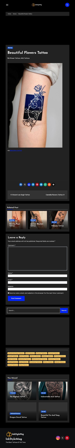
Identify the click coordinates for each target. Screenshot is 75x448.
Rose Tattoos (48, 362)
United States (15, 413)
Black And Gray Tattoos (16, 353)
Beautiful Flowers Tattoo (28, 53)
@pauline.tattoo (16, 150)
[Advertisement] (38, 31)
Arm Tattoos (24, 356)
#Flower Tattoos (14, 58)
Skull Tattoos (13, 362)
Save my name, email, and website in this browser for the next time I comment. (36, 293)
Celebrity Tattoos (36, 362)
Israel (43, 393)
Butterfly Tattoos (24, 359)
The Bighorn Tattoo (17, 397)
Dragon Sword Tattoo (18, 417)
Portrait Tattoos (60, 356)
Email (10, 280)
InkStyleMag (14, 439)
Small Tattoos (13, 356)
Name (10, 273)
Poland (13, 393)
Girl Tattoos (30, 353)
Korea (10, 48)
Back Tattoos (13, 365)
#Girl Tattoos (25, 58)
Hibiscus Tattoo (57, 226)
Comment (12, 245)
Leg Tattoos (24, 362)
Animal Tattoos (54, 353)
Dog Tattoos (24, 365)
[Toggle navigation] (7, 5)
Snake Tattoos (60, 362)
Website (10, 286)
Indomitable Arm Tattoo (50, 397)
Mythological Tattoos (39, 359)
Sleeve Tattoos (47, 356)
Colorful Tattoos (54, 359)
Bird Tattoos (12, 359)
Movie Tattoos (35, 356)
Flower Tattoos (41, 353)
